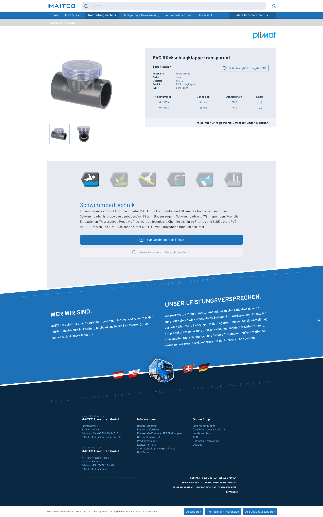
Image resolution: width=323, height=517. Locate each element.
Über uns (207, 478)
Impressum (232, 492)
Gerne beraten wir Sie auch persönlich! (165, 253)
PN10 (234, 102)
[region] (83, 96)
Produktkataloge (147, 441)
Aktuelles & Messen (225, 478)
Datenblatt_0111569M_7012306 (247, 68)
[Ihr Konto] (273, 6)
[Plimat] (264, 35)
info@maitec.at (98, 469)
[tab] (90, 179)
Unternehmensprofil (149, 437)
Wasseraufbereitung (224, 482)
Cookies (197, 445)
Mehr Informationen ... (147, 511)
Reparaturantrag (147, 426)
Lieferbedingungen (204, 426)
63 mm (203, 108)
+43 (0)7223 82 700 (103, 465)
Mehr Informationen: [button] (250, 15)
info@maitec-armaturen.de (105, 437)
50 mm (203, 102)
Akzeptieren (193, 512)
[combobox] (178, 6)
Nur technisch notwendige (223, 512)
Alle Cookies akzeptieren (260, 512)
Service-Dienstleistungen (196, 482)
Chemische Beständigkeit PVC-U (156, 448)
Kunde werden (201, 433)
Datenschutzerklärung (206, 441)
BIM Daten (143, 452)
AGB (195, 437)
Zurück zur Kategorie (62, 23)
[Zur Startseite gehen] (61, 6)
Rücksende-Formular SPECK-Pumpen (159, 433)
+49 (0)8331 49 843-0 (105, 433)
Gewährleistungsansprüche (209, 429)
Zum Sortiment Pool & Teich (165, 240)
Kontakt (195, 478)
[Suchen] (86, 6)
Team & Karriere (227, 487)
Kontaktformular (147, 445)
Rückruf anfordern (148, 429)
